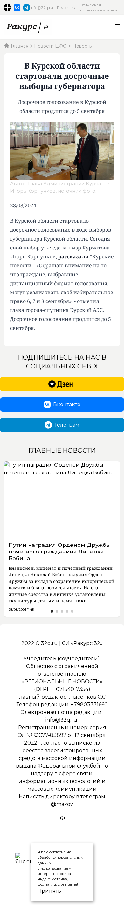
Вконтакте (66, 404)
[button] (52, 611)
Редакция (66, 7)
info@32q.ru (41, 7)
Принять (42, 891)
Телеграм (66, 425)
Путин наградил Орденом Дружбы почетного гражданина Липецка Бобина (60, 551)
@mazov (62, 804)
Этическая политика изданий (98, 7)
